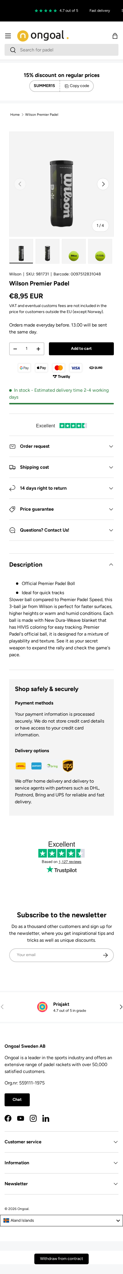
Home (15, 115)
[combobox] (61, 50)
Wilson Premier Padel (41, 115)
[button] (115, 36)
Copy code (79, 85)
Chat (17, 1099)
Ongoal (23, 1209)
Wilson (15, 274)
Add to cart (81, 348)
